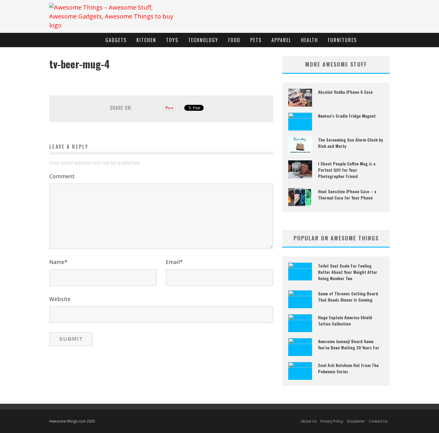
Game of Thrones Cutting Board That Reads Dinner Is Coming (348, 296)
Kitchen (146, 40)
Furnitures (342, 40)
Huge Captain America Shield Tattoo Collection (345, 320)
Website (59, 299)
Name (58, 261)
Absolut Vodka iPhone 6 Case (345, 92)
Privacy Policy (331, 421)
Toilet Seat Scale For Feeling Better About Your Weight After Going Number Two (347, 271)
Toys (172, 40)
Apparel (281, 40)
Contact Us (378, 421)
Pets (256, 40)
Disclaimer (356, 421)
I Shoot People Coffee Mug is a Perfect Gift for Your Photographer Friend (346, 169)
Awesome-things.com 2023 (72, 421)
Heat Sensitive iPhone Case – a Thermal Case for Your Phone (347, 194)
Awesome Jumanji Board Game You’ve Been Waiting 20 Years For (348, 344)
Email (174, 261)
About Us (309, 421)
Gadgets (116, 40)
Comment (62, 176)
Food (234, 40)
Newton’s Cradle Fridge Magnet (347, 116)
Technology (203, 40)
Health (309, 40)
